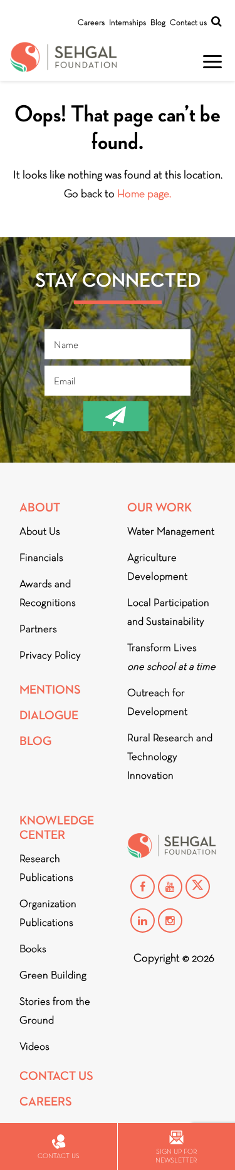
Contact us (188, 22)
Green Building (52, 975)
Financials (41, 557)
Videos (34, 1046)
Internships (127, 22)
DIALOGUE (48, 715)
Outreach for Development (157, 702)
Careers (91, 22)
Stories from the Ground (54, 1011)
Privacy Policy (50, 655)
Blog (157, 22)
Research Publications (46, 868)
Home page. (144, 193)
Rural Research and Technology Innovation (169, 756)
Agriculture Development (157, 567)
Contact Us (56, 1076)
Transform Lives (171, 657)
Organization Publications (47, 913)
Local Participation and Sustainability (168, 612)
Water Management (170, 531)
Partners (38, 628)
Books (32, 948)
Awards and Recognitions (47, 593)
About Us (39, 531)
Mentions (50, 689)
